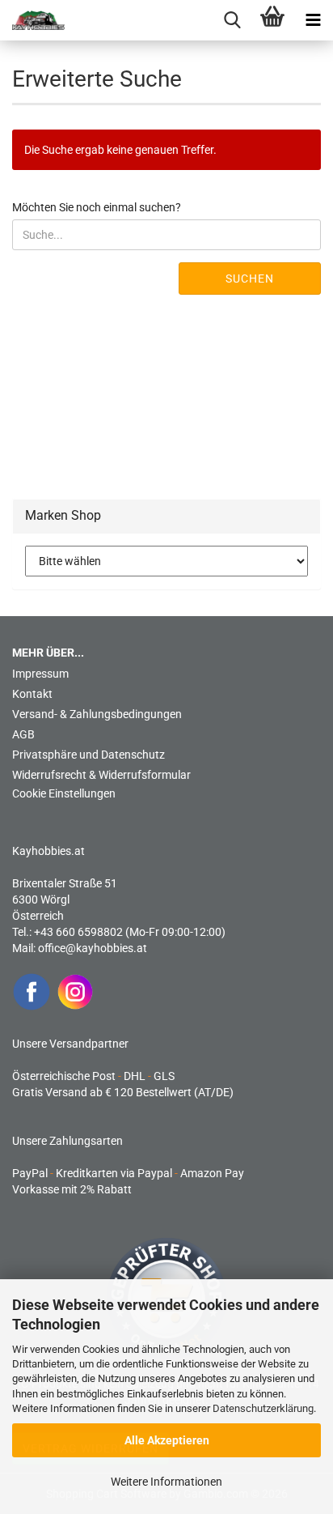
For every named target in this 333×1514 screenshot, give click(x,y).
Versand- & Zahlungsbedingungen (97, 714)
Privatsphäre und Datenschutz (88, 754)
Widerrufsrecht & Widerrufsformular (101, 774)
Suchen (250, 278)
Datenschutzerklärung (263, 1408)
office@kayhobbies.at (92, 948)
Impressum (40, 673)
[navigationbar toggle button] (313, 20)
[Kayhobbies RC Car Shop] (32, 20)
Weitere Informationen (166, 1481)
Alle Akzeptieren (166, 1440)
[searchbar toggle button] (232, 20)
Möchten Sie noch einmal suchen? (96, 207)
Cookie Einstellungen (64, 793)
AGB (23, 734)
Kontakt (32, 693)
